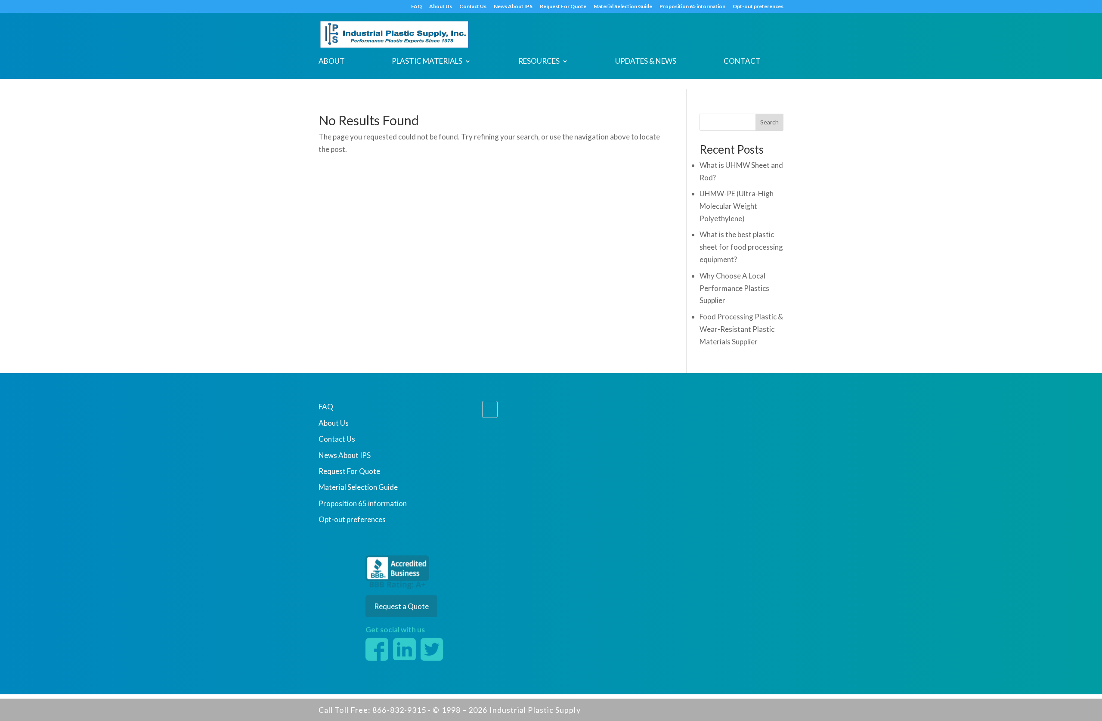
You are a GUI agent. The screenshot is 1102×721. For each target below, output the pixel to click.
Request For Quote (563, 6)
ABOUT (332, 61)
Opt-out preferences (758, 6)
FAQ (416, 6)
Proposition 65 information (692, 6)
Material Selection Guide (623, 6)
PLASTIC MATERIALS (427, 61)
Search (769, 122)
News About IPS (513, 6)
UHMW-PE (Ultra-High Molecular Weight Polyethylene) (737, 206)
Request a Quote (401, 606)
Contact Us (472, 6)
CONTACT (742, 61)
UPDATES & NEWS (645, 61)
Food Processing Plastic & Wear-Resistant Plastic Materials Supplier (741, 329)
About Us (440, 6)
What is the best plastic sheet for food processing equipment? (741, 247)
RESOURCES (539, 61)
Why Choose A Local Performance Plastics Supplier (734, 288)
